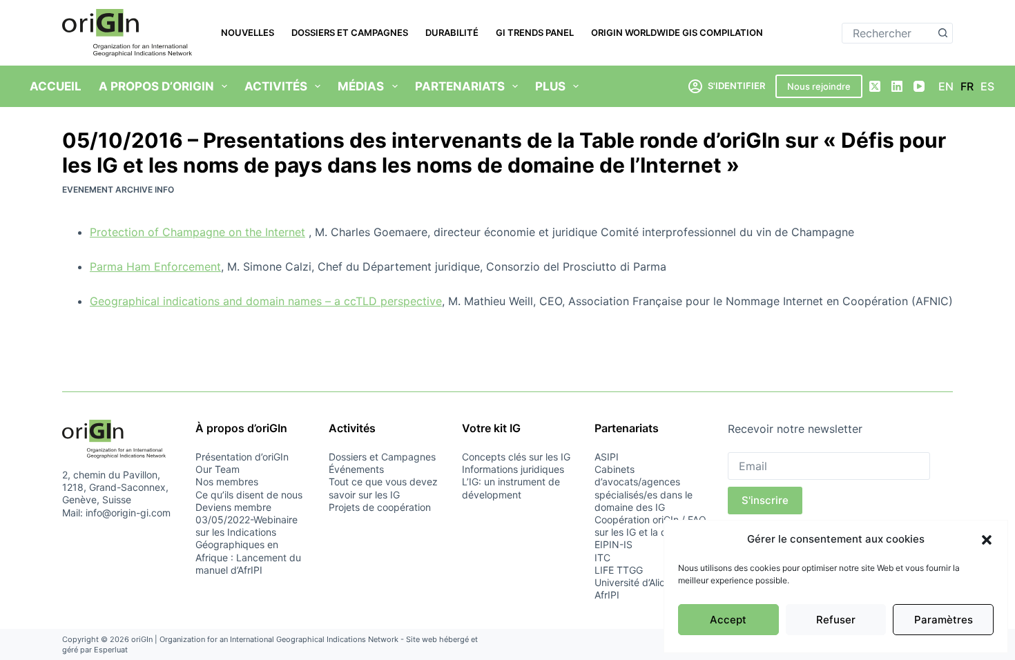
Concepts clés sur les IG (516, 457)
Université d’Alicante (639, 582)
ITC (602, 557)
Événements (356, 469)
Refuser (836, 619)
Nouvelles (247, 32)
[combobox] (887, 33)
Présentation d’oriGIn (242, 457)
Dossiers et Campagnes (349, 32)
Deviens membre (233, 507)
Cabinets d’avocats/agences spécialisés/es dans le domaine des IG (643, 488)
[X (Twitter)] (874, 86)
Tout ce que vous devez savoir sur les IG (383, 488)
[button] (987, 540)
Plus (550, 86)
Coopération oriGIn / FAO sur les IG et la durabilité (650, 526)
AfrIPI (606, 595)
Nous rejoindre (819, 86)
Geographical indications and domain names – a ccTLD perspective (266, 301)
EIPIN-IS (613, 544)
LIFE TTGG (618, 570)
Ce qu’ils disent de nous (248, 495)
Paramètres (943, 619)
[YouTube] (919, 86)
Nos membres (226, 481)
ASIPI (606, 457)
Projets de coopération (380, 507)
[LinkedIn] (896, 86)
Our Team (217, 469)
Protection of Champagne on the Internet (197, 232)
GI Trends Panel (535, 32)
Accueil (55, 86)
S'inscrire (765, 500)
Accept (728, 619)
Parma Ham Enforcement (155, 266)
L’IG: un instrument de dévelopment (511, 488)
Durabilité (451, 32)
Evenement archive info (118, 189)
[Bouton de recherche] (942, 33)
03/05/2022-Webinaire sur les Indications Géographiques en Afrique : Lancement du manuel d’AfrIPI (248, 545)
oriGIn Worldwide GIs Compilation (677, 32)
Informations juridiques (513, 469)
